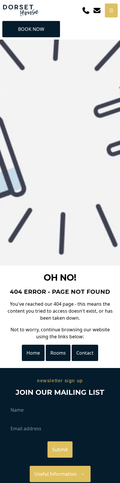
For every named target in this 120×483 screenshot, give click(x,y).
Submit (60, 449)
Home (33, 353)
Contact (84, 353)
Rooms (58, 353)
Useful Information (57, 474)
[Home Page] (20, 10)
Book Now (31, 29)
